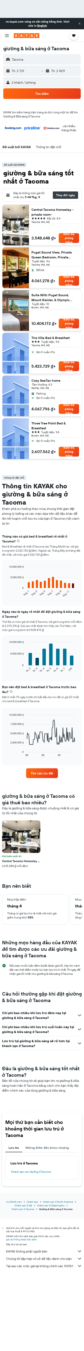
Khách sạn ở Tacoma (23, 1209)
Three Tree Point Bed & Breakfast (48, 425)
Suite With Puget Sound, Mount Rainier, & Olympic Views (50, 297)
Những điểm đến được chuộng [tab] (47, 1148)
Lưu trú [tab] (14, 1148)
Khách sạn (32, 1201)
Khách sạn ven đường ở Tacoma (31, 1172)
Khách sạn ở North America (58, 1201)
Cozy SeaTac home (45, 380)
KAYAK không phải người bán (26, 1251)
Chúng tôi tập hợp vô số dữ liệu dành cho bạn (39, 1259)
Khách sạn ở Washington (51, 1205)
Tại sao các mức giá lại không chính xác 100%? (39, 1266)
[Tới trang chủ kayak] (26, 35)
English (42, 25)
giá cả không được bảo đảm (21, 1239)
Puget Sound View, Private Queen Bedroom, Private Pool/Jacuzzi (51, 255)
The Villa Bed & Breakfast (50, 338)
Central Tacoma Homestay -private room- (52, 212)
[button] (79, 23)
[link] (42, 773)
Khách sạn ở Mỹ (23, 1205)
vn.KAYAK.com (14, 1201)
